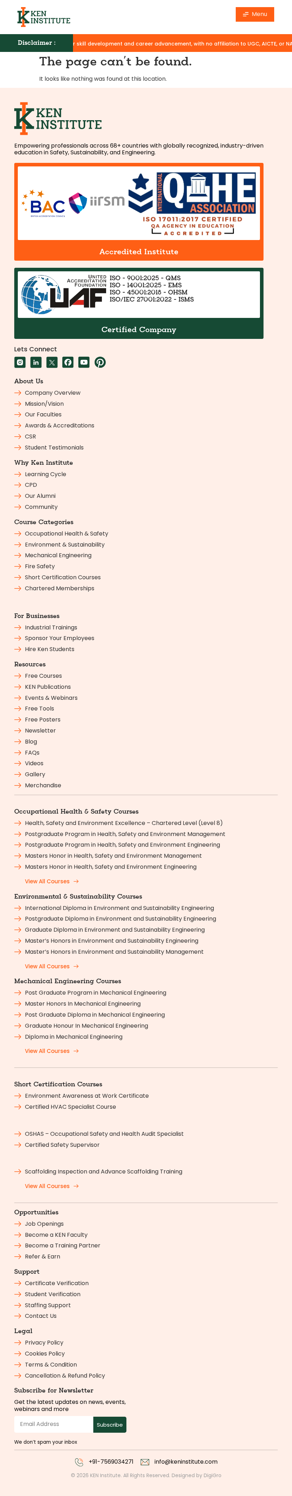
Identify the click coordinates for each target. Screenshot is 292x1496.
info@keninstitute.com (186, 1462)
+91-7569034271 (111, 1462)
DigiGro (212, 1475)
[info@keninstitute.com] (145, 1462)
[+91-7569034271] (79, 1462)
